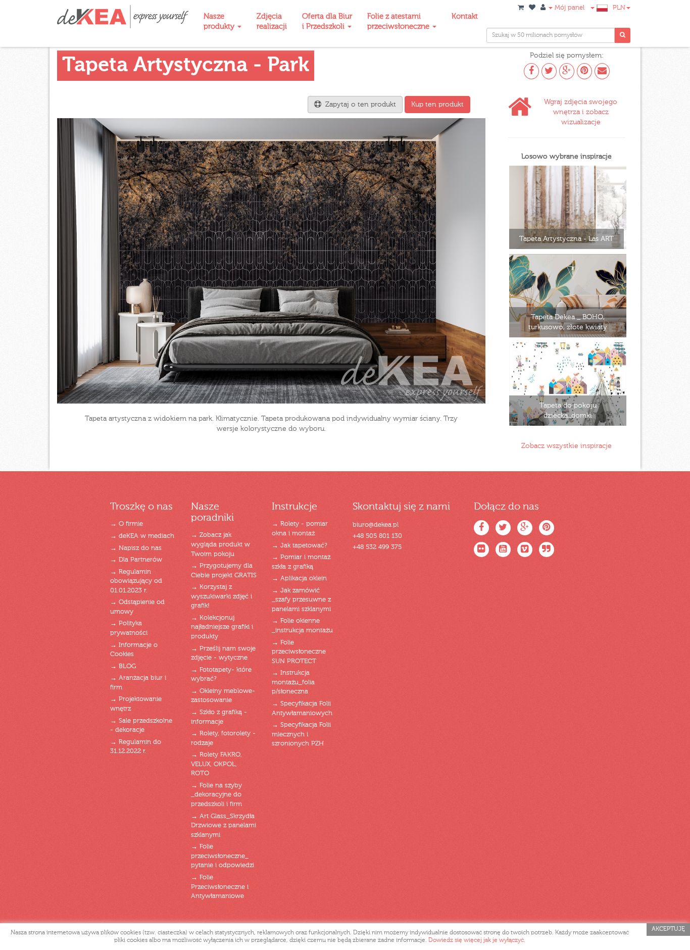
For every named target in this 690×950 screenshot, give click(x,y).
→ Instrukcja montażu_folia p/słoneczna (293, 682)
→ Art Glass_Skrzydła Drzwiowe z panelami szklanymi (223, 825)
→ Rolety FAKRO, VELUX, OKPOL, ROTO (216, 764)
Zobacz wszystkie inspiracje (566, 445)
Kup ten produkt (437, 104)
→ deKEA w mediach (142, 536)
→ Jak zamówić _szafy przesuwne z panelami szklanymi (301, 600)
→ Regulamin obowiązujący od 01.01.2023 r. (136, 581)
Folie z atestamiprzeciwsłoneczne (399, 21)
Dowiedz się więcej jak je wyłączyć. (476, 940)
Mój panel (568, 8)
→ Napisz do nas (136, 548)
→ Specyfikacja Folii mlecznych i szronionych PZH (301, 734)
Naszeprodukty (220, 21)
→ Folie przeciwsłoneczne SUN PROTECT (299, 652)
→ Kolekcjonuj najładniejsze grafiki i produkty (222, 627)
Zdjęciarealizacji (272, 21)
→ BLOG (123, 666)
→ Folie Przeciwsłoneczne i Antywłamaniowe (220, 886)
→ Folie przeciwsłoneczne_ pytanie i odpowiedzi (222, 856)
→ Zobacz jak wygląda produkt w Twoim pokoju (220, 544)
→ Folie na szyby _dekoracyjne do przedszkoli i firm (216, 795)
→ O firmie (126, 524)
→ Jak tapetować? (299, 545)
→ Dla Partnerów (136, 560)
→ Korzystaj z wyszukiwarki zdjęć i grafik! (221, 596)
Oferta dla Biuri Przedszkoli (327, 21)
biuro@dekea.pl (376, 525)
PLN (619, 8)
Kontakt (465, 16)
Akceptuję (668, 929)
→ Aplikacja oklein (299, 578)
